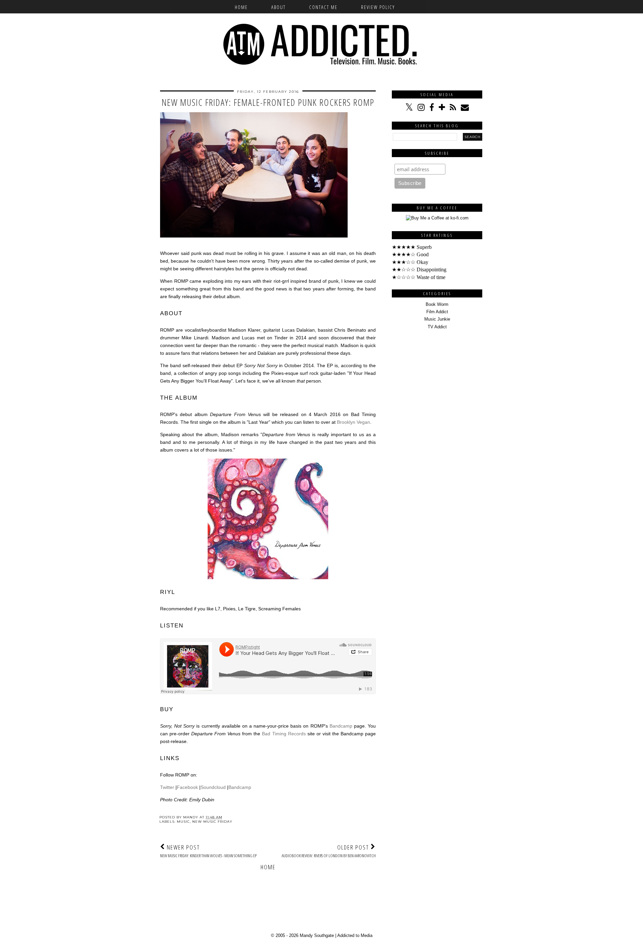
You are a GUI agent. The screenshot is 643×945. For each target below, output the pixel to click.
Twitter (167, 787)
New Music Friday (212, 821)
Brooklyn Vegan (353, 422)
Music (183, 821)
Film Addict (437, 311)
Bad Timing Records (283, 733)
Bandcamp (341, 726)
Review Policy (378, 7)
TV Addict (437, 326)
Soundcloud (213, 787)
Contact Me (323, 7)
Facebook (187, 787)
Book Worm (437, 304)
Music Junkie (437, 319)
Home (241, 7)
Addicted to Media (354, 935)
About (278, 7)
